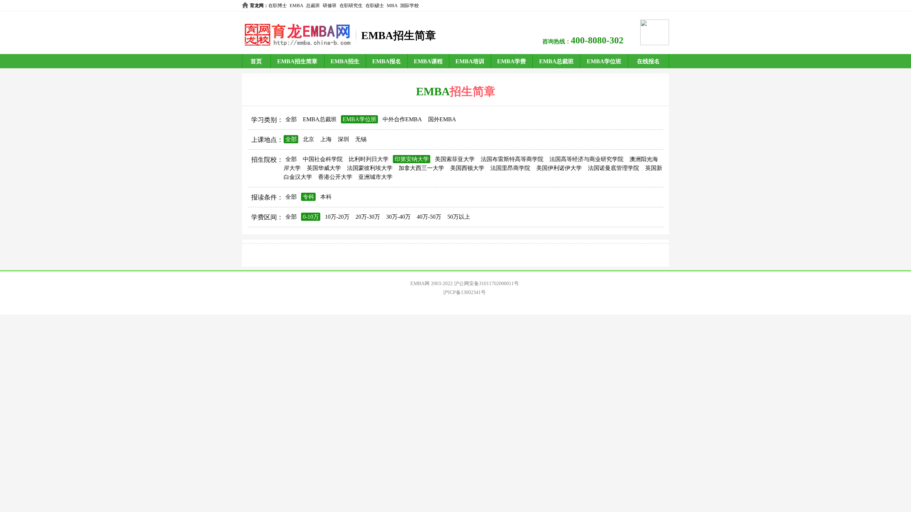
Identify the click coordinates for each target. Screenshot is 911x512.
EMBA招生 (345, 61)
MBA (392, 5)
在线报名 (648, 61)
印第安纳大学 (412, 159)
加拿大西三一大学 (421, 168)
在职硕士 (374, 5)
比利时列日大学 (369, 159)
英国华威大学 (324, 168)
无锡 (361, 139)
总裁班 (313, 5)
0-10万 (311, 217)
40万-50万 (429, 217)
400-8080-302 (597, 40)
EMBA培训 (470, 61)
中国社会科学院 (323, 159)
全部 (291, 119)
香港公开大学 (335, 177)
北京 (308, 139)
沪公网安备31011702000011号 (486, 283)
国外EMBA (442, 119)
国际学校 (409, 5)
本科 (326, 197)
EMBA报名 (386, 61)
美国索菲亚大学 (455, 159)
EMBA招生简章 (297, 61)
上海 (326, 139)
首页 (256, 61)
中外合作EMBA (402, 119)
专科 (308, 197)
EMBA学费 (511, 61)
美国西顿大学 (467, 168)
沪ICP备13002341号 (464, 292)
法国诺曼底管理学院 (613, 168)
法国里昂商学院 (510, 168)
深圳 (343, 139)
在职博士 (277, 5)
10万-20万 (337, 217)
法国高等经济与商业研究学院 (586, 159)
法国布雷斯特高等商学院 (512, 159)
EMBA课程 (428, 61)
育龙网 (257, 5)
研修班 (330, 5)
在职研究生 (351, 5)
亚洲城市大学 (375, 177)
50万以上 (458, 217)
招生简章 (472, 91)
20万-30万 (368, 217)
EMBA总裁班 (556, 61)
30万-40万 (398, 217)
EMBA (296, 5)
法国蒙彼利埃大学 (370, 168)
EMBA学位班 (604, 61)
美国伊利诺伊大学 (559, 168)
